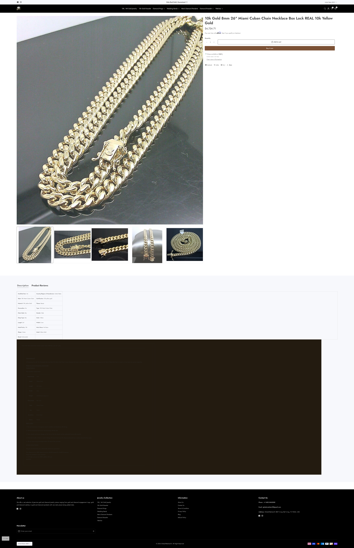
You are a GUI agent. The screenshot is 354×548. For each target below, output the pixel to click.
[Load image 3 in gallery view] (110, 245)
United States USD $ (330, 2)
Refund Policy (182, 518)
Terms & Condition (183, 508)
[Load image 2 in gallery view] (72, 245)
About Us (180, 502)
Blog (179, 514)
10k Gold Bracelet (145, 8)
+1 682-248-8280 (269, 502)
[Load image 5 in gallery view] (184, 245)
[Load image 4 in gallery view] (147, 245)
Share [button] (230, 65)
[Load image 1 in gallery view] (35, 245)
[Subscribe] (93, 531)
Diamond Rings (158, 8)
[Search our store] (325, 8)
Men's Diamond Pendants (189, 8)
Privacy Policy (182, 511)
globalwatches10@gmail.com (272, 507)
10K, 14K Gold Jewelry (129, 8)
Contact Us (181, 505)
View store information (214, 59)
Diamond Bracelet (206, 8)
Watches (218, 8)
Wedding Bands (172, 8)
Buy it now (269, 48)
